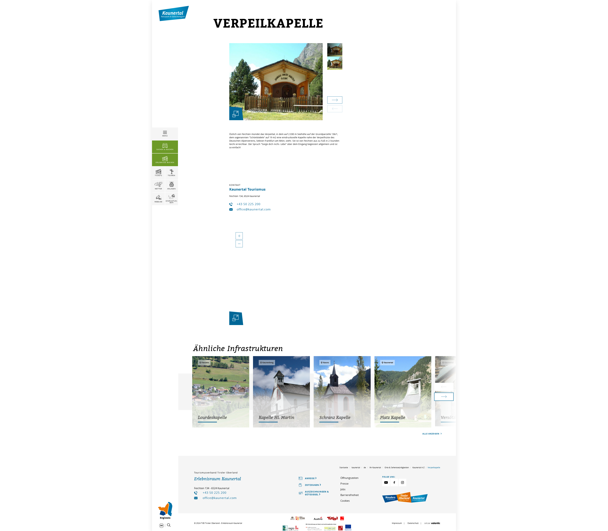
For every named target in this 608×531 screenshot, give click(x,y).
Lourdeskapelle (212, 417)
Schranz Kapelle (334, 417)
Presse (344, 483)
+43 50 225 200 (248, 204)
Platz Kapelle (392, 417)
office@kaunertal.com (254, 209)
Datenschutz (413, 523)
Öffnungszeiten (349, 478)
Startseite (343, 467)
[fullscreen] (235, 114)
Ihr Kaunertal (375, 467)
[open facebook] (394, 482)
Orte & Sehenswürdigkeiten (397, 467)
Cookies (345, 500)
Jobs (342, 489)
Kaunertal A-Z (418, 467)
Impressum (397, 523)
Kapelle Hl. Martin (276, 417)
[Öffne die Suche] (169, 525)
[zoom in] (239, 235)
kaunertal (356, 467)
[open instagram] (402, 482)
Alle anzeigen (431, 433)
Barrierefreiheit (349, 495)
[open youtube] (386, 482)
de (365, 467)
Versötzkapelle (455, 417)
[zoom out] (239, 243)
